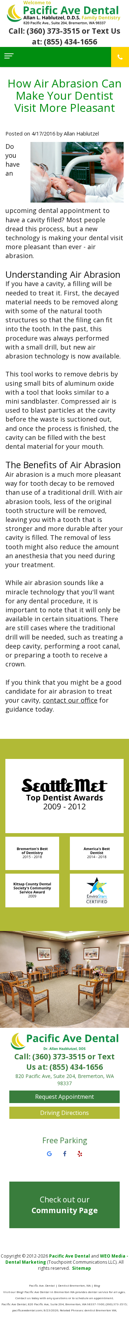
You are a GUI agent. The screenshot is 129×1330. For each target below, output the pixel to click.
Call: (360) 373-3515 (44, 31)
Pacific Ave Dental (69, 1256)
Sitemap (81, 1268)
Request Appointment (64, 1097)
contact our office (70, 700)
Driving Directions (64, 1113)
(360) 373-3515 (59, 1056)
